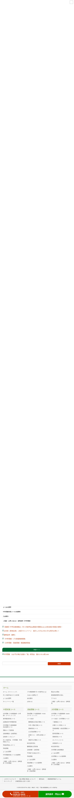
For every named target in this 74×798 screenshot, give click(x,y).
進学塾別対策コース (9, 718)
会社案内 (29, 698)
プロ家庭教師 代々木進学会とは (36, 692)
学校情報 (5, 748)
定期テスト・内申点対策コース (37, 736)
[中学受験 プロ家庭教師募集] (13, 639)
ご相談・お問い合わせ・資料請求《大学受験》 (60, 763)
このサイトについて (10, 779)
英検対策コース (33, 728)
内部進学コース (57, 743)
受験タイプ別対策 (8, 730)
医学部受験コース (58, 733)
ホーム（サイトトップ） (10, 692)
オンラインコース (58, 740)
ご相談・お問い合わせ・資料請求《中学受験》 (17, 621)
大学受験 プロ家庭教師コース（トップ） (60, 714)
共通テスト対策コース (59, 725)
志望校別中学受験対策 (9, 722)
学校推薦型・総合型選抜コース (61, 729)
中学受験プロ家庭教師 (9, 726)
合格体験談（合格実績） (10, 733)
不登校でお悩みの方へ (34, 753)
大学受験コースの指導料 (58, 756)
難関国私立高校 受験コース (36, 722)
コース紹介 (30, 718)
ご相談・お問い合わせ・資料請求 (60, 702)
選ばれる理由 (55, 692)
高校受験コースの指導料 (34, 763)
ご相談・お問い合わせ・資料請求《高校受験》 (36, 770)
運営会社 (41, 779)
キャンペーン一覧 (8, 701)
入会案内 (5, 616)
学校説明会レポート (9, 745)
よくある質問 (7, 607)
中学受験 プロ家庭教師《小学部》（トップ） (12, 714)
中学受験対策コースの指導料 (12, 611)
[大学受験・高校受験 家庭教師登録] (16, 643)
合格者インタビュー (9, 736)
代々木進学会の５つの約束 (11, 695)
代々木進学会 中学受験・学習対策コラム (12, 741)
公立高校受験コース (34, 731)
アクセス (54, 698)
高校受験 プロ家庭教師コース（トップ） (36, 714)
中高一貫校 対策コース (35, 725)
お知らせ (29, 701)
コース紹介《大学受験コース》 (60, 718)
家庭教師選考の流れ (57, 695)
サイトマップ (8, 781)
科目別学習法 (31, 743)
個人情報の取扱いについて (27, 779)
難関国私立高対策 (32, 746)
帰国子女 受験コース (34, 740)
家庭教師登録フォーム (54, 779)
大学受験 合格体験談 (57, 750)
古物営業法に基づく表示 (22, 781)
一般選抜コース (57, 722)
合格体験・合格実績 (33, 750)
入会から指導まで (32, 695)
